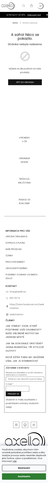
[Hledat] (23, 6)
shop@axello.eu (18, 291)
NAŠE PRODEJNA (14, 249)
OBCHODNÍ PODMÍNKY (16, 268)
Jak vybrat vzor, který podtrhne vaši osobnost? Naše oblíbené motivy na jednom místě (23, 331)
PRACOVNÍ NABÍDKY (15, 261)
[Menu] (41, 6)
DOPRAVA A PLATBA (15, 242)
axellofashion (16, 314)
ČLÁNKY (9, 255)
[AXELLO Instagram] (16, 424)
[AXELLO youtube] (33, 424)
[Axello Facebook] (25, 424)
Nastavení (24, 467)
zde (15, 461)
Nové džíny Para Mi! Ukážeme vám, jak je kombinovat (25, 359)
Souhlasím (24, 476)
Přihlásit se (13, 394)
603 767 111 (15, 298)
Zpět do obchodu (25, 82)
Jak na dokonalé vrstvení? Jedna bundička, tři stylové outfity (25, 347)
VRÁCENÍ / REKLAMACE (16, 236)
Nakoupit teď (34, 14)
